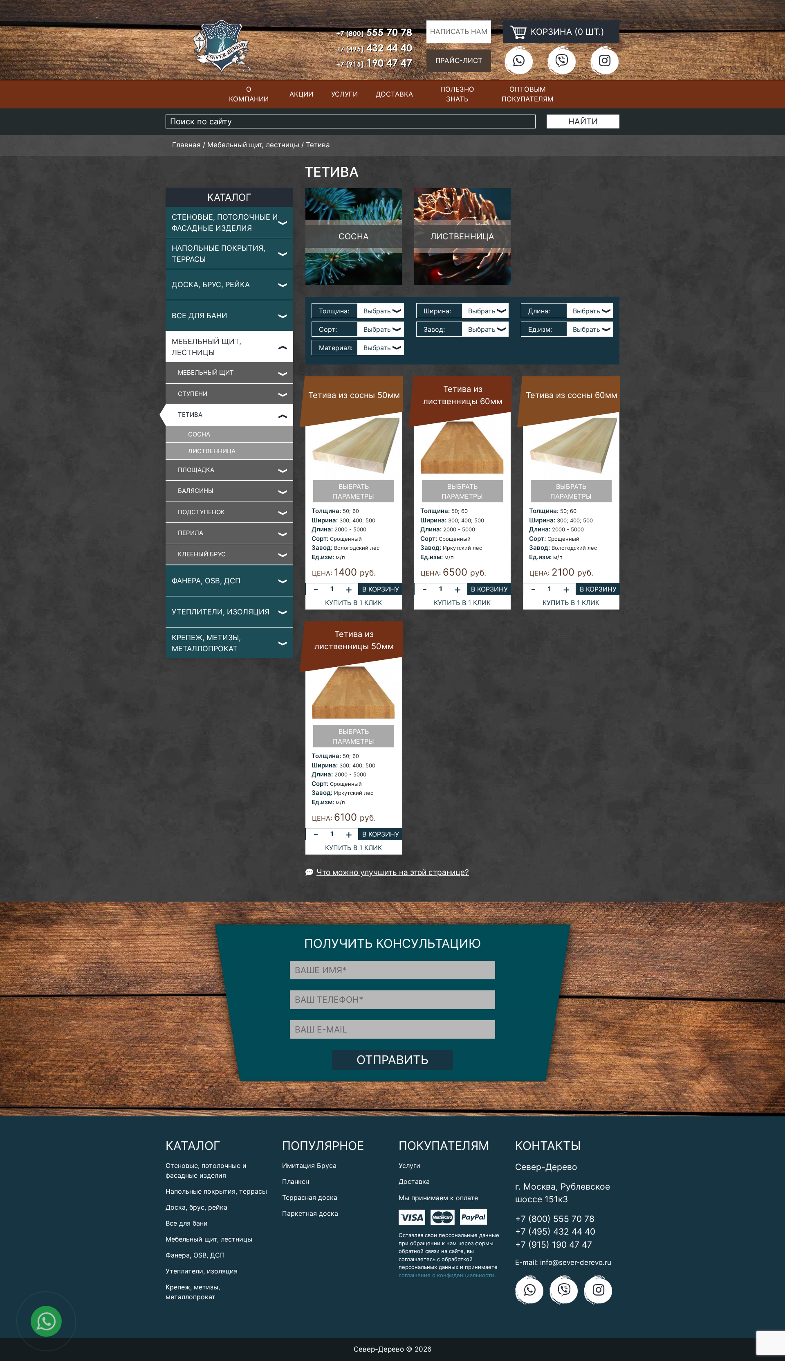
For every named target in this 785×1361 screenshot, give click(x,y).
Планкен (295, 1181)
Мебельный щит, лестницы (206, 347)
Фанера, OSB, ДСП (206, 580)
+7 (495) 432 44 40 (555, 1231)
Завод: (434, 329)
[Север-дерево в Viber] (561, 60)
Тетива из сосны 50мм (354, 395)
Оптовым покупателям (528, 94)
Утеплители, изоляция (220, 611)
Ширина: (437, 311)
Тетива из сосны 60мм (571, 395)
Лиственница (212, 451)
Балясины (195, 491)
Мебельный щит (206, 372)
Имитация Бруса (309, 1165)
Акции (301, 94)
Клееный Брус (202, 554)
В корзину (380, 589)
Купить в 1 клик (353, 602)
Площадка (196, 470)
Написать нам (458, 31)
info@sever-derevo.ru (575, 1262)
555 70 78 (374, 32)
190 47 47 (374, 62)
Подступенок (201, 512)
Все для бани (199, 315)
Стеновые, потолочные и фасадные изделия (225, 222)
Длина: (539, 311)
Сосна (199, 434)
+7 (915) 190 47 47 (553, 1245)
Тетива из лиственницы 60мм (462, 395)
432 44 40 (374, 47)
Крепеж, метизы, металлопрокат (206, 643)
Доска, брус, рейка (211, 284)
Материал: (335, 348)
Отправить (392, 1060)
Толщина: (334, 311)
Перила (190, 533)
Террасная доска (309, 1197)
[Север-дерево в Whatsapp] (519, 60)
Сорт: (328, 329)
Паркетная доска (310, 1213)
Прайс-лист (458, 60)
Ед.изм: (540, 329)
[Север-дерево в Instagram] (604, 60)
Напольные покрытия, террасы (218, 253)
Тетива (190, 414)
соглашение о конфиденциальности (446, 1275)
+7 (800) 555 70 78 (554, 1219)
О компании (249, 94)
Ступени (192, 394)
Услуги (344, 94)
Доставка (394, 94)
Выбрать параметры (353, 491)
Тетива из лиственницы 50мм (354, 640)
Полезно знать (457, 94)
